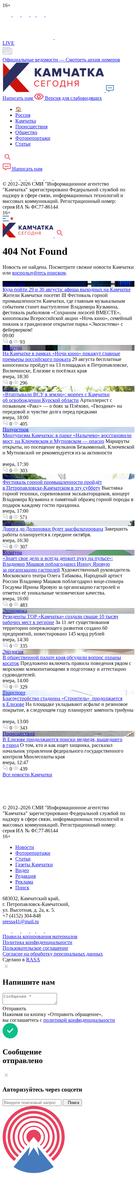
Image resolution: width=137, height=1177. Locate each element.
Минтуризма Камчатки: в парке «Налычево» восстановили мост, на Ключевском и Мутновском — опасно (67, 438)
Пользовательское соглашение (35, 948)
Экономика (15, 610)
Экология (13, 651)
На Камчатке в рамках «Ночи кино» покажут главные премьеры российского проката (61, 356)
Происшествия (19, 733)
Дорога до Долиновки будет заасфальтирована (53, 529)
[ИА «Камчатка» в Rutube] (41, 14)
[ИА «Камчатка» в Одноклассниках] (34, 14)
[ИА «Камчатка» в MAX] (7, 14)
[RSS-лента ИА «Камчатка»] (57, 178)
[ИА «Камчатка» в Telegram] (17, 14)
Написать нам (26, 169)
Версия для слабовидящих (73, 98)
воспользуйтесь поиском (39, 273)
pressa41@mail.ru (21, 921)
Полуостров (16, 429)
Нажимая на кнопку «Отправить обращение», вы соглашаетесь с (59, 1017)
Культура (12, 347)
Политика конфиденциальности (37, 942)
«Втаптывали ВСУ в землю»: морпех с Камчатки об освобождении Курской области (56, 397)
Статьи (10, 388)
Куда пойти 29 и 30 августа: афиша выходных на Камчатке (67, 289)
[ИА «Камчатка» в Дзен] (49, 14)
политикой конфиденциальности (79, 1020)
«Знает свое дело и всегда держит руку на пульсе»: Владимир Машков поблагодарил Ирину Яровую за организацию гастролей (58, 564)
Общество (14, 283)
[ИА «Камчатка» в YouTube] (31, 178)
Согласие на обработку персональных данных (53, 954)
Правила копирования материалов (40, 936)
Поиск (72, 1102)
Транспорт (14, 523)
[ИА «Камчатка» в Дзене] (49, 178)
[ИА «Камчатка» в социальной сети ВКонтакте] (26, 14)
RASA (33, 959)
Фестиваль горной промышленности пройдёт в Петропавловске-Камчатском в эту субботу (52, 485)
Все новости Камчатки (27, 774)
